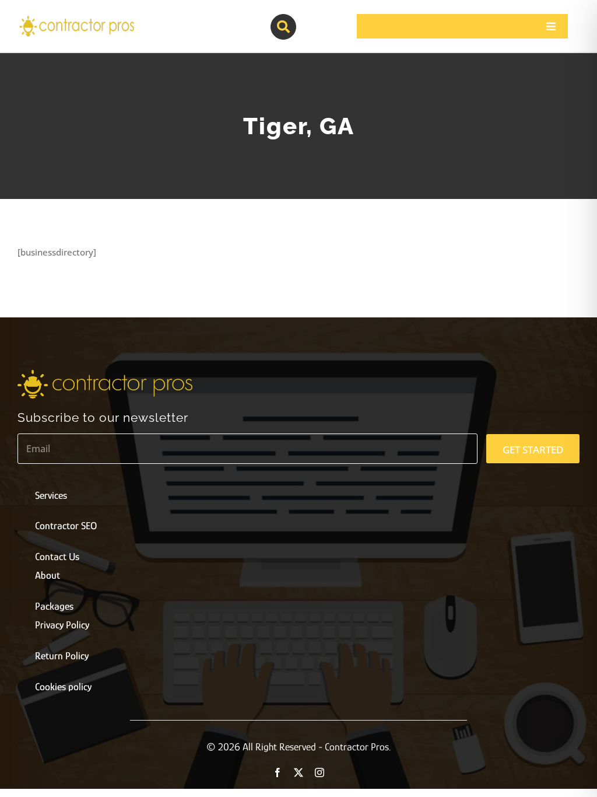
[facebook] (277, 772)
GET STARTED (533, 449)
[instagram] (319, 772)
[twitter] (298, 772)
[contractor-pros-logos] (76, 19)
